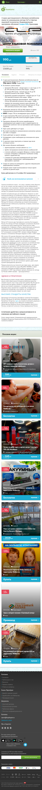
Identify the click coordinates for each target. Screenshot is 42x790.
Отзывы (22, 75)
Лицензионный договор (9, 706)
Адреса (14, 75)
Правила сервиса (7, 684)
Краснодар (21, 2)
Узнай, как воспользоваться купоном (20, 179)
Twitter (8, 728)
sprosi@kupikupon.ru (8, 717)
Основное (5, 75)
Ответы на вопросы (8, 687)
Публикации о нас (7, 680)
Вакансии (5, 682)
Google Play (18, 740)
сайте (30, 147)
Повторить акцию (13, 50)
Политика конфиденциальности (12, 711)
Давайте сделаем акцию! (9, 693)
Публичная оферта (8, 709)
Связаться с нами (6, 720)
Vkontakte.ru (5, 728)
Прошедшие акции (8, 698)
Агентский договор (8, 704)
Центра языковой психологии (30, 81)
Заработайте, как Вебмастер (11, 695)
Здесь (17, 301)
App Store (6, 740)
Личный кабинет (40, 2)
